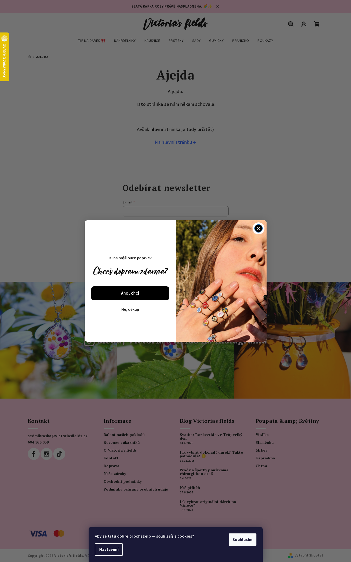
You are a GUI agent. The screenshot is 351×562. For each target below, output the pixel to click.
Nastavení (108, 549)
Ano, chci (130, 293)
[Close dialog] (258, 228)
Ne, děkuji (130, 309)
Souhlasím (243, 540)
